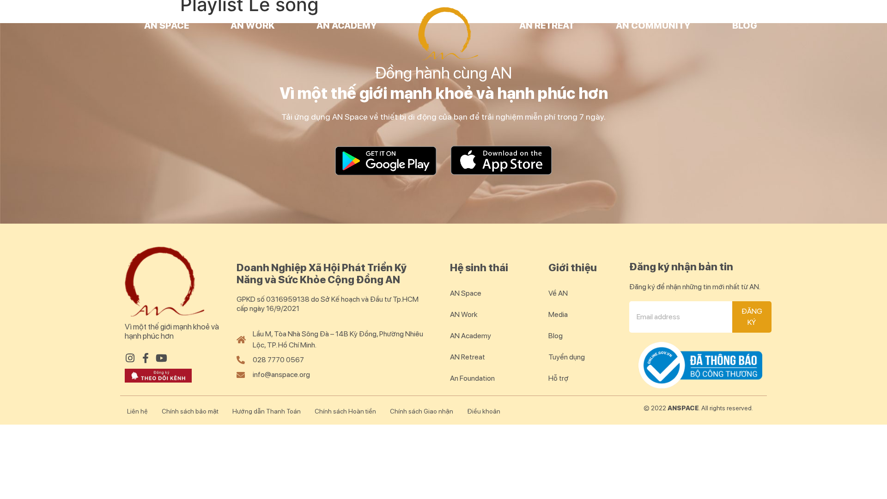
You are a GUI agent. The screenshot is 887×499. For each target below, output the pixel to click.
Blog (744, 25)
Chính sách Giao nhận (421, 411)
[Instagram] (130, 358)
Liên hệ (137, 411)
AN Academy (346, 25)
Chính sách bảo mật (190, 411)
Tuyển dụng (566, 357)
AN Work (253, 25)
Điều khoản (483, 411)
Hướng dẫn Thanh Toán (266, 411)
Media (558, 314)
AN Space (166, 25)
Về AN (558, 293)
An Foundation (472, 378)
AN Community (653, 25)
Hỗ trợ (558, 378)
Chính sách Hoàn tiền (345, 411)
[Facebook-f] (145, 358)
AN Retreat (546, 25)
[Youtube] (161, 358)
